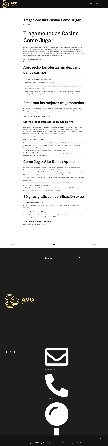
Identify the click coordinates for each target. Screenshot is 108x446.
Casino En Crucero (28, 61)
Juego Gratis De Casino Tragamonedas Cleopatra (37, 116)
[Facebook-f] (6, 352)
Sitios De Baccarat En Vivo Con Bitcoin (34, 139)
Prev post (12, 244)
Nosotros (83, 349)
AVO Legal (40, 443)
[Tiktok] (14, 352)
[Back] (54, 244)
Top (101, 438)
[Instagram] (10, 352)
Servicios (83, 347)
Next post (95, 244)
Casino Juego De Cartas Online (32, 59)
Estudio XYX (77, 443)
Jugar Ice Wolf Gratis (29, 137)
